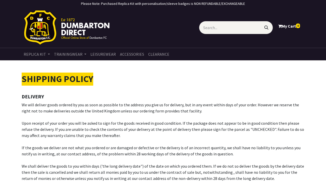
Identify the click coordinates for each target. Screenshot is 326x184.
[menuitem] (37, 54)
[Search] (266, 27)
